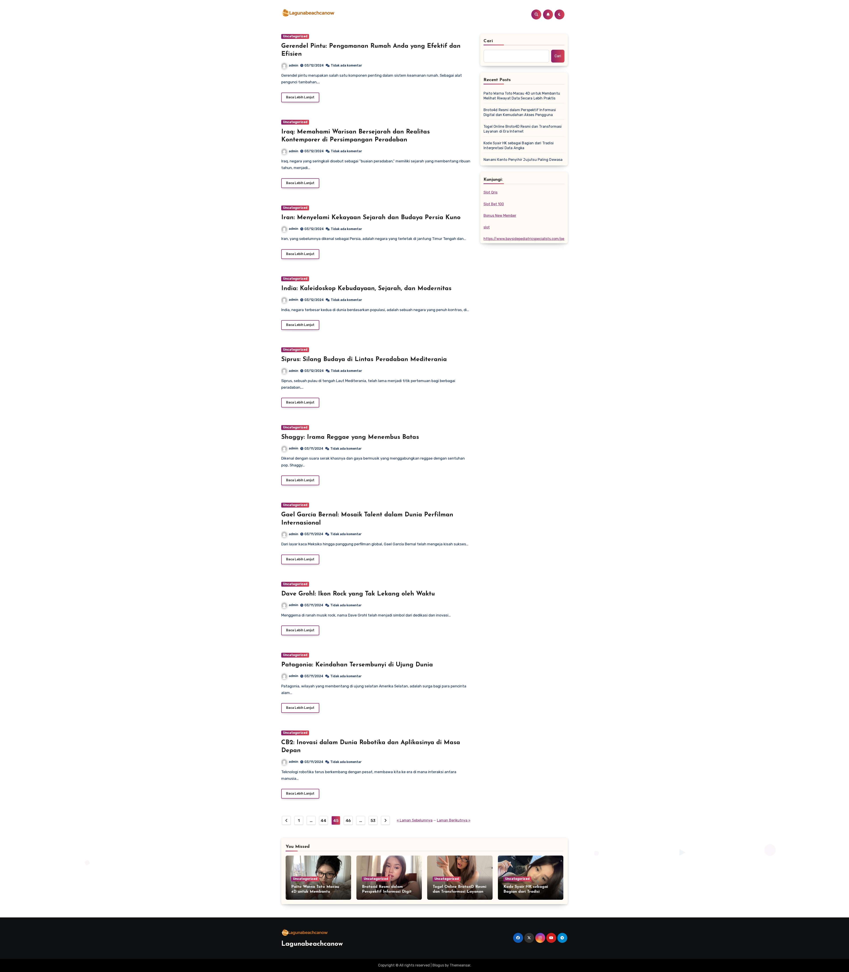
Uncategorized (295, 36)
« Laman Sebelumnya (414, 820)
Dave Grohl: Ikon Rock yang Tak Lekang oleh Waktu (358, 594)
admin (293, 65)
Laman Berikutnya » (453, 820)
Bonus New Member (500, 215)
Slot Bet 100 (494, 204)
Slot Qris (490, 192)
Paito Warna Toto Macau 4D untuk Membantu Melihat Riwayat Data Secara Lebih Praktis (522, 95)
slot (487, 227)
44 (323, 820)
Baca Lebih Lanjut (300, 97)
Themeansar (460, 965)
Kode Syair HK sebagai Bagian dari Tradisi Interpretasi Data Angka (519, 145)
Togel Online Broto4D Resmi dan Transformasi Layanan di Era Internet (523, 128)
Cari (488, 41)
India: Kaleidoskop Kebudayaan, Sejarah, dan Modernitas (366, 288)
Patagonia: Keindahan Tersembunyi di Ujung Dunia (357, 665)
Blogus (438, 965)
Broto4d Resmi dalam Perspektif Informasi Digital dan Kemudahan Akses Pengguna (520, 112)
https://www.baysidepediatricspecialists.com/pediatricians (533, 239)
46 (348, 820)
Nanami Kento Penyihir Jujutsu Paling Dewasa (523, 160)
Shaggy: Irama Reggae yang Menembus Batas (350, 437)
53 (373, 820)
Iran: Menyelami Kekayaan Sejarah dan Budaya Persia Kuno (371, 218)
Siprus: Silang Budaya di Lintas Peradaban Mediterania (364, 359)
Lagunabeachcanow (312, 944)
